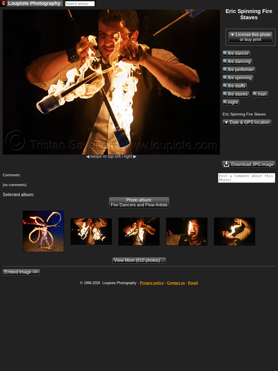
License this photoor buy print (253, 37)
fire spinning (240, 78)
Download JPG (252, 164)
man (262, 94)
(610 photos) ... (139, 260)
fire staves (238, 94)
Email (193, 283)
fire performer (241, 69)
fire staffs (236, 86)
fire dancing (239, 61)
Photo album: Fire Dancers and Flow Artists (139, 202)
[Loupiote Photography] (3, 4)
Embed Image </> (21, 272)
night (233, 102)
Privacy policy (152, 283)
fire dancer (238, 53)
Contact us (176, 283)
